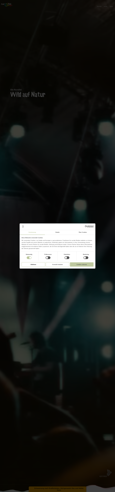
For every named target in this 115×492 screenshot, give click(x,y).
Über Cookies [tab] (83, 232)
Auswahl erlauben (57, 264)
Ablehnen (33, 264)
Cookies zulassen (82, 264)
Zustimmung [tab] (32, 232)
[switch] (48, 257)
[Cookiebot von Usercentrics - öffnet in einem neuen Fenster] (86, 226)
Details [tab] (57, 232)
